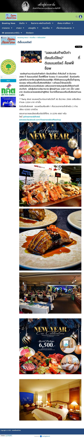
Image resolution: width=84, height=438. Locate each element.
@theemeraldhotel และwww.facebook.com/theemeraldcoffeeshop (40, 118)
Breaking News (23, 37)
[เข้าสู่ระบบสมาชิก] (80, 17)
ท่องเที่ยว (32, 37)
